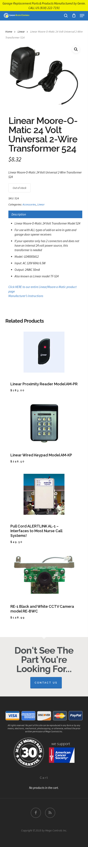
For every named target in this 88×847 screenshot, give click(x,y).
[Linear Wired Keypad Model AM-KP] (44, 423)
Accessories (29, 204)
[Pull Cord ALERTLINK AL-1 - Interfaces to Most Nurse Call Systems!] (44, 494)
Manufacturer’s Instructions (25, 296)
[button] (82, 16)
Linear (21, 31)
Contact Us (46, 682)
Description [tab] (18, 214)
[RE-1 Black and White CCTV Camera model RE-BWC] (44, 574)
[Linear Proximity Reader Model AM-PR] (44, 352)
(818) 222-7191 (50, 8)
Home (8, 31)
